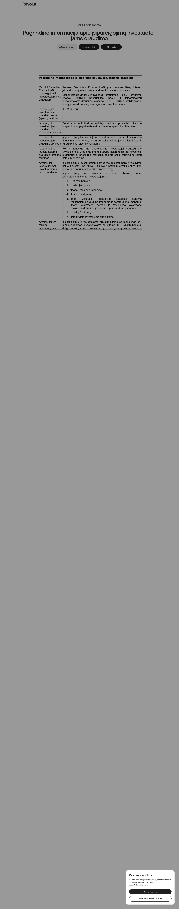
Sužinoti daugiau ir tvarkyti (139, 885)
